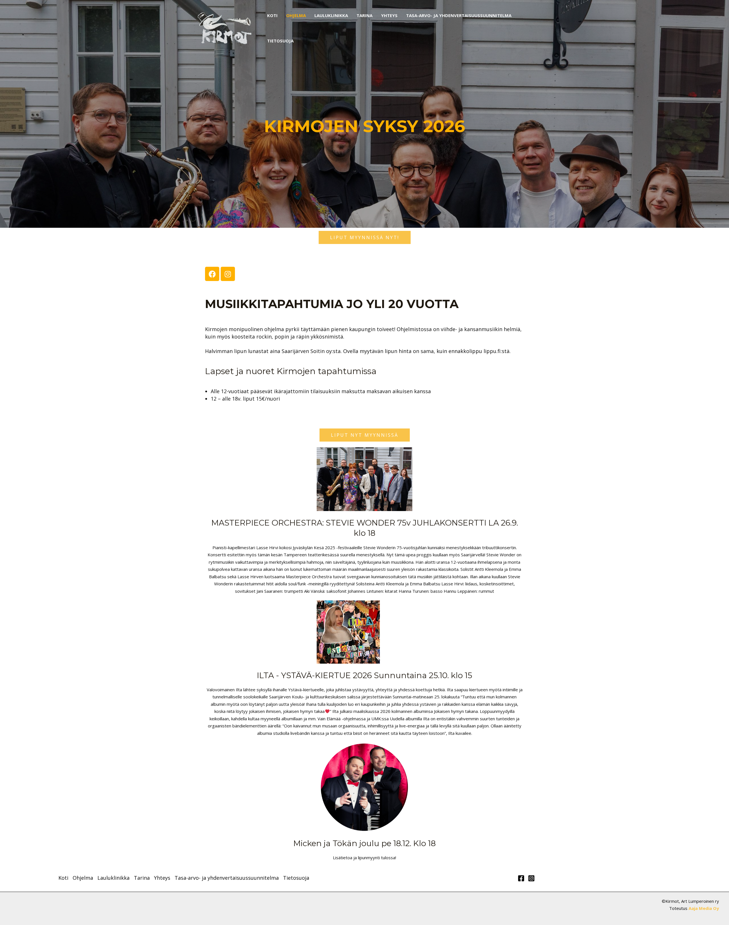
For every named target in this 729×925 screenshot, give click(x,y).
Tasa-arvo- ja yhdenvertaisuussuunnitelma (458, 15)
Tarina (364, 15)
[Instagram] (531, 878)
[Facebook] (521, 878)
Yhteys (389, 15)
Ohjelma (296, 15)
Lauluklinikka (331, 15)
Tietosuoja (280, 41)
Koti (272, 15)
